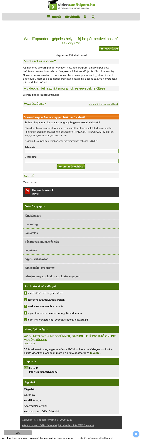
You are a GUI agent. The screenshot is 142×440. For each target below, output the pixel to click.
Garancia (29, 394)
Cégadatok (30, 389)
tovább (94, 352)
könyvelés (31, 232)
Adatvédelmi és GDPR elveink (76, 425)
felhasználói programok (40, 267)
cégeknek (31, 250)
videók (74, 17)
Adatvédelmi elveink (35, 405)
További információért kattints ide (94, 438)
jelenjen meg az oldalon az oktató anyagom (52, 276)
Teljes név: (30, 147)
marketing (31, 224)
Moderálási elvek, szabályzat (103, 104)
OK (18, 432)
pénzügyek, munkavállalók (42, 241)
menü (56, 17)
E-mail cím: (31, 157)
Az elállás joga (32, 400)
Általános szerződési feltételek (41, 411)
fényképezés (33, 215)
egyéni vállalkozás (36, 259)
